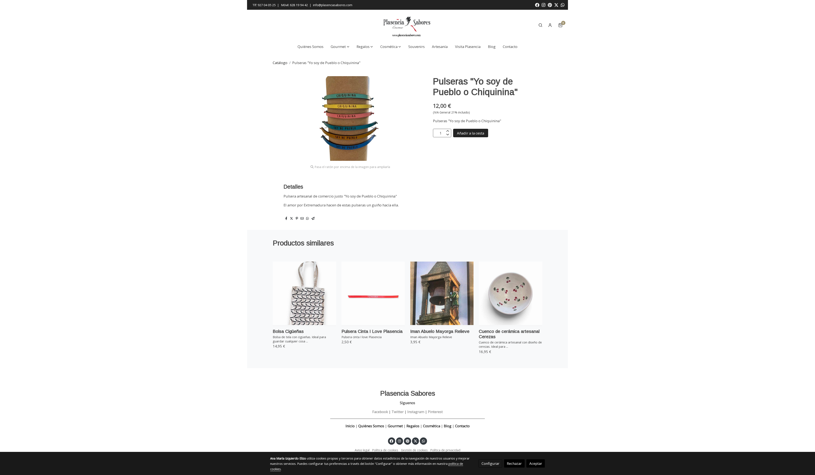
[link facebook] (537, 5)
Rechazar (514, 463)
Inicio (350, 425)
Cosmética (431, 425)
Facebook (380, 411)
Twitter (398, 411)
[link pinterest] (550, 5)
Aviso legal (362, 450)
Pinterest (435, 411)
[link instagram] (543, 5)
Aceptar (535, 463)
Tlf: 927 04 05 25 (263, 5)
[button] (340, 47)
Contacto (462, 425)
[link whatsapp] (563, 5)
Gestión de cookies (414, 450)
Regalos (412, 425)
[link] (407, 25)
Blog (447, 425)
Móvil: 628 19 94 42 (294, 5)
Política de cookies (385, 450)
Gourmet (396, 425)
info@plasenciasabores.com (333, 5)
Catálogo (280, 62)
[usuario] (550, 25)
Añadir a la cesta (470, 133)
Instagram (415, 411)
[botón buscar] (540, 25)
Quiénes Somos (371, 425)
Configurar (490, 463)
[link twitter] (556, 5)
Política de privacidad (445, 450)
